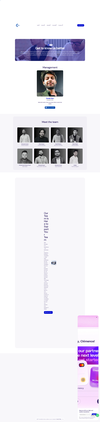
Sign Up (94, 414)
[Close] (63, 419)
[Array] (50, 83)
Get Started (80, 25)
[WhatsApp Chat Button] (97, 415)
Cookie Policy (58, 419)
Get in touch (49, 312)
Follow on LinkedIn (50, 107)
